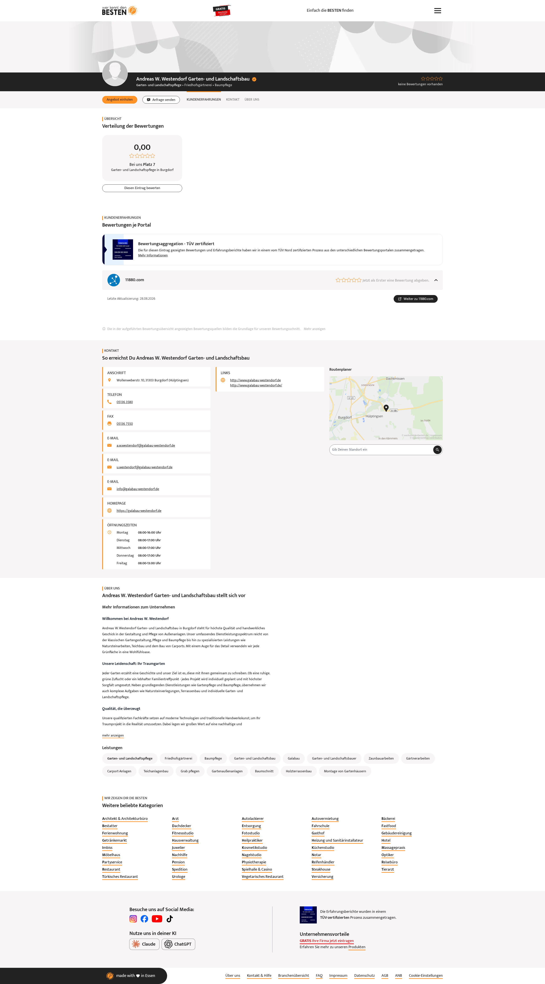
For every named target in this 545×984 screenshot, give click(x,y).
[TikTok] (170, 919)
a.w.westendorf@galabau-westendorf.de (146, 445)
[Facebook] (144, 919)
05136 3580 (125, 402)
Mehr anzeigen (315, 329)
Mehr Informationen (153, 255)
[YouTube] (157, 919)
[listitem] (125, 819)
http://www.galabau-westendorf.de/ (256, 385)
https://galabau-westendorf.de (139, 511)
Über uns (252, 99)
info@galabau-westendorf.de (138, 489)
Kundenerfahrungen (204, 99)
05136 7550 (125, 424)
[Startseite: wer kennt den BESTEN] (119, 10)
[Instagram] (133, 919)
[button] (119, 100)
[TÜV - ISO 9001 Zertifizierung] (308, 914)
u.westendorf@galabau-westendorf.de (144, 467)
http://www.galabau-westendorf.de (255, 380)
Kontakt (233, 99)
